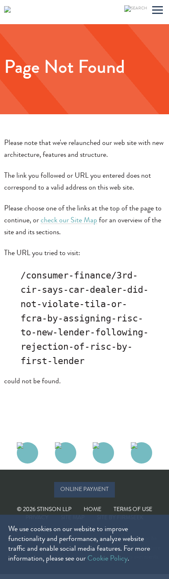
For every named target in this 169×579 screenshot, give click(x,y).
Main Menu (157, 11)
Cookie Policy (107, 559)
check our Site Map (69, 220)
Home (92, 510)
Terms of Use (133, 510)
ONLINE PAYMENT (84, 490)
